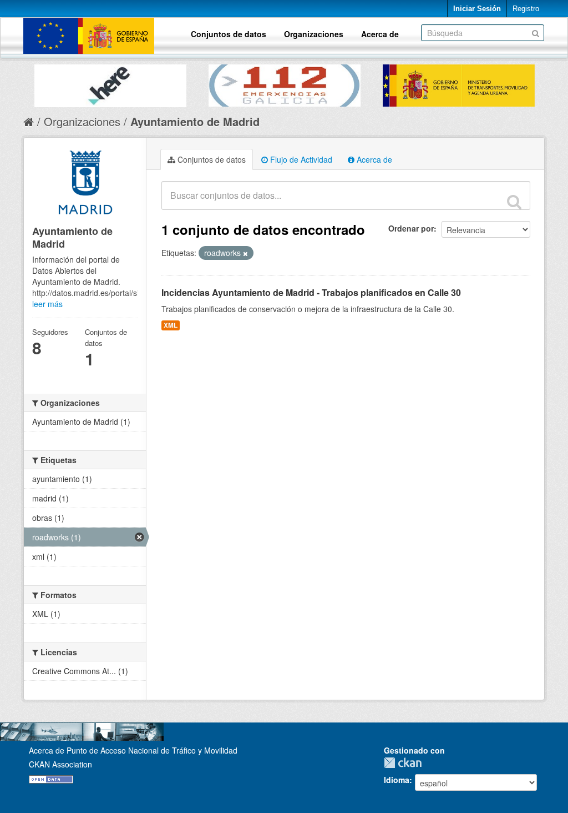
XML (171, 325)
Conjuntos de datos (228, 33)
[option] (110, 83)
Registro (526, 8)
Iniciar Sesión (477, 8)
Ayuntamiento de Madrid (195, 121)
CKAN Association (60, 764)
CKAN (405, 763)
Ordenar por (411, 228)
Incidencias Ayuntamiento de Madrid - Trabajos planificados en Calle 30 (311, 292)
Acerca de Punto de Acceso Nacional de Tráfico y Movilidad (133, 750)
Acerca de (380, 33)
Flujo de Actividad (300, 159)
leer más (47, 303)
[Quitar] (245, 253)
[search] (514, 201)
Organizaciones (313, 33)
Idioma (396, 779)
